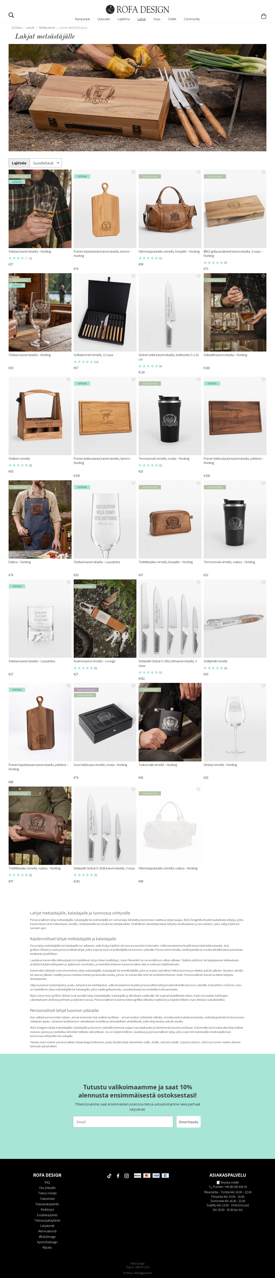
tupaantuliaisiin (190, 1042)
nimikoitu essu (231, 985)
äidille (155, 1042)
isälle (147, 1042)
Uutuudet (104, 19)
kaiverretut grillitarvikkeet (54, 995)
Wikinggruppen (143, 1273)
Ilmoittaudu (189, 1121)
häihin (205, 1042)
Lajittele (19, 163)
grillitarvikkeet (39, 950)
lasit (226, 945)
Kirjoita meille (230, 1182)
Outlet (172, 19)
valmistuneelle (169, 1042)
